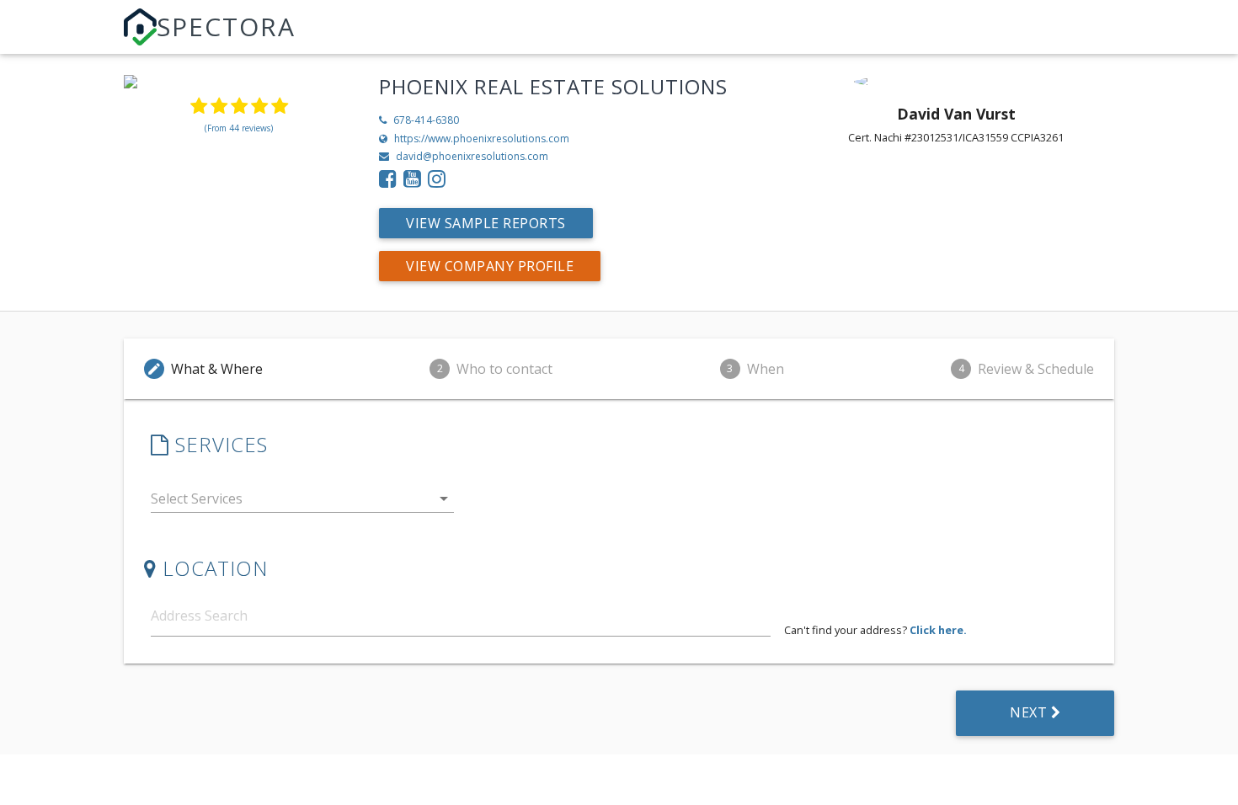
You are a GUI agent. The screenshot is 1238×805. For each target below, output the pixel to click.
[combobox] (302, 502)
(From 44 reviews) (239, 128)
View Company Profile (490, 266)
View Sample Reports (486, 223)
